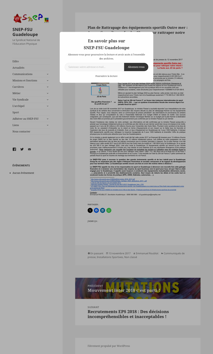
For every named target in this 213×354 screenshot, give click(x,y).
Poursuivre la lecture (106, 76)
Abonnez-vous (136, 67)
